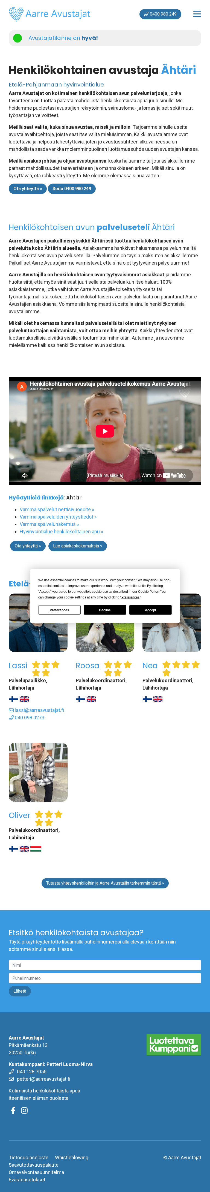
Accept (150, 610)
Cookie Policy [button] (148, 592)
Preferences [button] (130, 597)
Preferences (59, 610)
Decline (105, 610)
